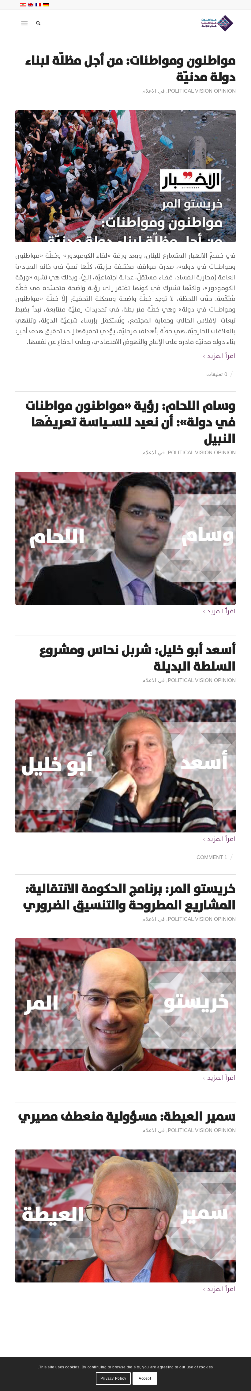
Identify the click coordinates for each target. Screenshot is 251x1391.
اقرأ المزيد (221, 356)
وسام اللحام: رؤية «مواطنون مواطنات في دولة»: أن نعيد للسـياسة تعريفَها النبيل (130, 422)
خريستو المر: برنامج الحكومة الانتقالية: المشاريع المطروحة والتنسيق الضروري (129, 897)
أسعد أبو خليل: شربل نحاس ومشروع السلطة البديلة (137, 658)
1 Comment (212, 857)
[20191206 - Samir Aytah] (125, 1215)
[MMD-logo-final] (216, 23)
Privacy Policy (113, 1378)
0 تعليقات (216, 374)
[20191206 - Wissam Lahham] (125, 538)
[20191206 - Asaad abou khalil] (125, 765)
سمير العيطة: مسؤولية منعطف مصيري (127, 1116)
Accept (145, 1378)
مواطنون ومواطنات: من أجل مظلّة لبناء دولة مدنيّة (130, 69)
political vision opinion (202, 91)
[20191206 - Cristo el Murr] (125, 1004)
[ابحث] (35, 23)
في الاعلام (153, 91)
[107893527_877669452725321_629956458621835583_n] (125, 176)
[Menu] (25, 23)
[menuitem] (35, 23)
